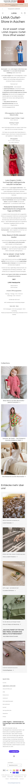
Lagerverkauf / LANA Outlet (9, 685)
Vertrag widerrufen (7, 710)
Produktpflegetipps (7, 670)
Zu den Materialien (7, 522)
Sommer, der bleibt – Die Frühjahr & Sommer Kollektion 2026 (14, 439)
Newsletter (5, 713)
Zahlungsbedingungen (8, 701)
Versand (7, 778)
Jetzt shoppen (21, 1)
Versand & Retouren (7, 688)
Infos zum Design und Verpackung (11, 624)
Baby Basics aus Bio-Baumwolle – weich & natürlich (14, 401)
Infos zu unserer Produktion (9, 556)
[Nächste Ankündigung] (25, 5)
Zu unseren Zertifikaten (8, 590)
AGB (4, 691)
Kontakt (4, 707)
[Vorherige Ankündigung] (2, 5)
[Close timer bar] (26, 1)
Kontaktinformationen (14, 778)
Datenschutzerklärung (18, 776)
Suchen (4, 682)
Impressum (5, 698)
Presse (4, 716)
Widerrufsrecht (10, 776)
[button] (2, 13)
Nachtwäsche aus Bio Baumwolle (13, 476)
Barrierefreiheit (6, 704)
